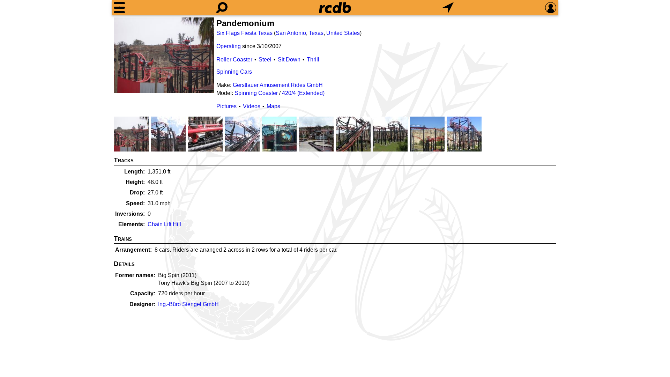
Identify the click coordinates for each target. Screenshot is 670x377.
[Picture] (164, 55)
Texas (316, 33)
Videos (251, 106)
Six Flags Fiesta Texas (244, 33)
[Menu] (119, 7)
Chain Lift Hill (164, 224)
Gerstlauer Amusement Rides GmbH (278, 85)
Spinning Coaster (256, 93)
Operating (228, 46)
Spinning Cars (234, 72)
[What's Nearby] (448, 7)
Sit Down (289, 59)
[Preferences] (550, 7)
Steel (265, 59)
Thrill (313, 59)
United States (343, 33)
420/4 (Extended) (303, 93)
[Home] (335, 7)
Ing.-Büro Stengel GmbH (188, 304)
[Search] (222, 7)
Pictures (226, 106)
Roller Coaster (234, 59)
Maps (273, 106)
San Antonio (291, 33)
